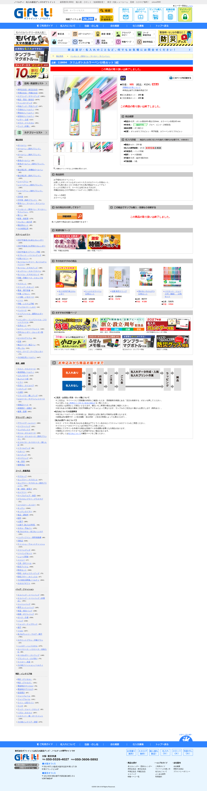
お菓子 (20, 521)
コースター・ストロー (27, 505)
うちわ (20, 631)
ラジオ (20, 706)
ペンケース (22, 310)
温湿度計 (21, 693)
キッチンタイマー (25, 511)
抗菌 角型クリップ (119, 291)
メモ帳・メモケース (26, 297)
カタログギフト (24, 583)
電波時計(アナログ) (25, 689)
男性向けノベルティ (26, 113)
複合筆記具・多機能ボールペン (30, 170)
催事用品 (21, 465)
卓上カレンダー (133, 766)
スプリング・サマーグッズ (28, 96)
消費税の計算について (131, 87)
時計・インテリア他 (24, 674)
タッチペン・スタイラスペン (29, 271)
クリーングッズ (24, 550)
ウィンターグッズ (25, 103)
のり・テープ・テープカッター (30, 351)
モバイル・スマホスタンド (28, 274)
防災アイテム (23, 567)
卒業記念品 (132, 771)
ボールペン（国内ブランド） (29, 149)
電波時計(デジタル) (25, 686)
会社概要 (177, 766)
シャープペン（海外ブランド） (30, 191)
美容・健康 (20, 363)
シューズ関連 (23, 557)
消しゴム (21, 348)
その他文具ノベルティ (27, 357)
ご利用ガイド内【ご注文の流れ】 (81, 403)
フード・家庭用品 (23, 471)
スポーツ (21, 451)
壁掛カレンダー (146, 766)
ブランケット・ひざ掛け (28, 658)
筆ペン (20, 215)
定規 (19, 341)
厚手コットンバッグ (26, 607)
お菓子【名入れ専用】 (27, 525)
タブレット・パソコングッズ (29, 255)
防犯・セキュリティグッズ (28, 573)
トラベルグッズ (24, 448)
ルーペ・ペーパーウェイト (28, 329)
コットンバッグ (24, 604)
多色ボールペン (24, 160)
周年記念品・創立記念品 (28, 90)
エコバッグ (132, 774)
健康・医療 (22, 411)
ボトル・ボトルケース (27, 433)
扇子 (19, 627)
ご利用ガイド (160, 766)
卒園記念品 (141, 771)
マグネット (22, 284)
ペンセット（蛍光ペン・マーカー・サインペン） (90, 56)
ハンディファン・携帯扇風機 (29, 537)
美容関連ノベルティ (26, 372)
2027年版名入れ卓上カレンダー (31, 240)
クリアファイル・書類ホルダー (30, 314)
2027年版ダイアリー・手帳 (29, 252)
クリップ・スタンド (26, 287)
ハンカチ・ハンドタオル (28, 646)
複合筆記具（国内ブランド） (29, 176)
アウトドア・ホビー (24, 417)
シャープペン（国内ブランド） (30, 185)
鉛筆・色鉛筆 (23, 218)
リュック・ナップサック (28, 624)
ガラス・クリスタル (26, 123)
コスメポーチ (23, 376)
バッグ (20, 621)
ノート (20, 300)
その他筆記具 (23, 228)
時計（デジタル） (25, 679)
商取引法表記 (179, 769)
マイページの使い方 (162, 769)
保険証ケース (23, 405)
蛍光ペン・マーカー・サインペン (31, 203)
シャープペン (23, 182)
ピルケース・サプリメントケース (31, 399)
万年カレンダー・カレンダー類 (30, 332)
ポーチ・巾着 (23, 617)
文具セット (22, 325)
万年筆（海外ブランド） (28, 200)
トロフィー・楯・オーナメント (30, 716)
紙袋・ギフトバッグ (26, 614)
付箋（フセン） (24, 294)
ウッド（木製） (24, 126)
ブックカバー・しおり (27, 307)
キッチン (21, 508)
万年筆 (20, 197)
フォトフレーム (24, 696)
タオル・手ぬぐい (25, 528)
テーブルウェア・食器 (27, 496)
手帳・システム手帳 (26, 304)
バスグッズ (22, 389)
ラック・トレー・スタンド (28, 709)
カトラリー (22, 492)
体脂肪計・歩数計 (25, 408)
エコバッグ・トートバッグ (28, 595)
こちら (190, 6)
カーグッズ (22, 455)
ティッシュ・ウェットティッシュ (31, 544)
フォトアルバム (24, 699)
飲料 (19, 518)
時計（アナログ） (25, 683)
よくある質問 (160, 774)
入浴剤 (20, 392)
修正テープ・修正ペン (27, 345)
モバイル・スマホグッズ (28, 268)
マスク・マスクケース (27, 369)
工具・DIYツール (25, 563)
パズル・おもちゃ (25, 713)
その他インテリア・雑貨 (28, 722)
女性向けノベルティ (26, 116)
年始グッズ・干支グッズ (28, 106)
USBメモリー (23, 259)
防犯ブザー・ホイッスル (28, 577)
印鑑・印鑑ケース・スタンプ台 (30, 278)
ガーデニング (23, 458)
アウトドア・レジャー (27, 423)
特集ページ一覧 (133, 777)
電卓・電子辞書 (24, 290)
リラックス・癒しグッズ (28, 396)
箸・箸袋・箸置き (25, 489)
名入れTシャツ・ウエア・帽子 (30, 634)
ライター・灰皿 (24, 662)
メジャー (21, 560)
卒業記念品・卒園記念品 (28, 93)
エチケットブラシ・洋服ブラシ (30, 640)
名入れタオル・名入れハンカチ (30, 531)
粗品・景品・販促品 (26, 100)
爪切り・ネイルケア (26, 386)
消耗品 (20, 541)
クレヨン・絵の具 (25, 222)
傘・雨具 (21, 461)
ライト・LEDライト (26, 703)
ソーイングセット (25, 553)
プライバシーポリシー (182, 771)
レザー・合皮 (23, 120)
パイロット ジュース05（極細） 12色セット (173, 294)
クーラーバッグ (24, 426)
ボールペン (22, 145)
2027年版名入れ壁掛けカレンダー (31, 246)
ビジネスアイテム (25, 338)
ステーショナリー (23, 234)
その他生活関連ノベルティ (28, 580)
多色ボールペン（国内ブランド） (31, 164)
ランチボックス (24, 430)
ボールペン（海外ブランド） (29, 155)
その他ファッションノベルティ (30, 665)
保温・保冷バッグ (25, 611)
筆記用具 (19, 140)
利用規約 (158, 777)
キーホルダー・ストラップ (28, 655)
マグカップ (22, 476)
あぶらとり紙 (23, 379)
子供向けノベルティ (26, 110)
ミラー (20, 382)
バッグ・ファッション (25, 589)
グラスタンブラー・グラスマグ (30, 499)
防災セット (22, 570)
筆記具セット (23, 225)
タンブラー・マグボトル (28, 480)
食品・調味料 (23, 515)
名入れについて (74, 433)
